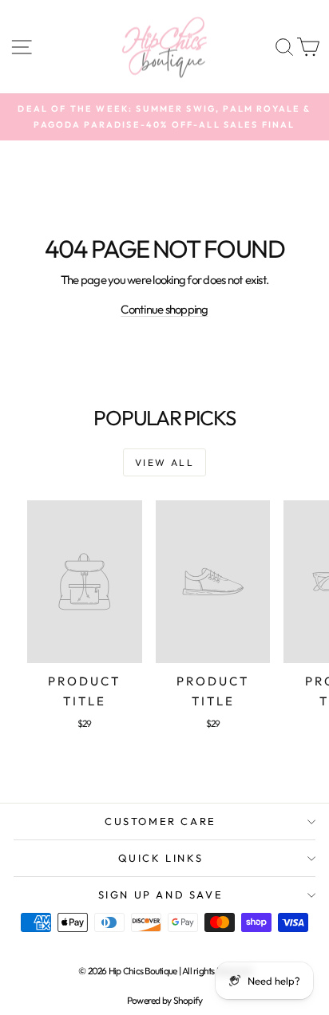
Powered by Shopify (165, 1000)
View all (164, 462)
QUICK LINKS (161, 857)
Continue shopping (164, 309)
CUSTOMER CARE (160, 821)
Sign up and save (161, 894)
